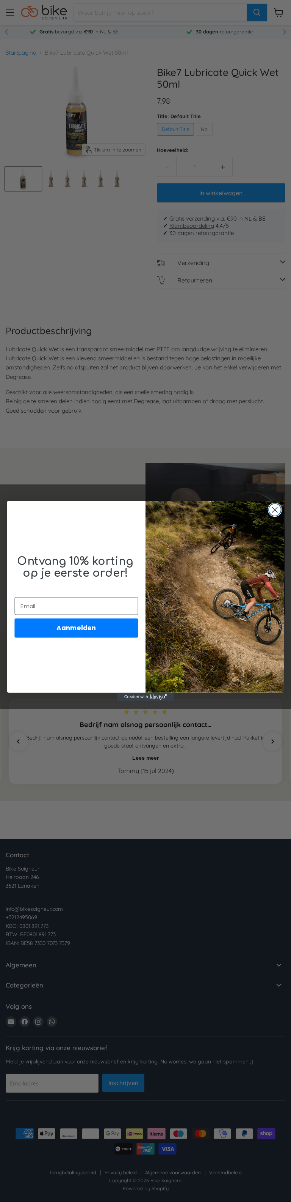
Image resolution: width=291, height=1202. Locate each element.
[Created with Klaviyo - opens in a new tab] (145, 697)
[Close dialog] (275, 509)
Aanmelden (76, 627)
